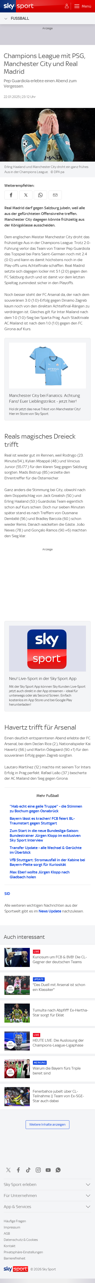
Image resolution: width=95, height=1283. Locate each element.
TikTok (28, 1170)
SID (7, 893)
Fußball (20, 18)
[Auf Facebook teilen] (11, 195)
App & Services (17, 1206)
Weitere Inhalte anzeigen (47, 1125)
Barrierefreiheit (14, 1258)
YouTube (48, 1170)
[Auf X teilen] (25, 195)
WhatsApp (58, 1170)
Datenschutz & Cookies (21, 1240)
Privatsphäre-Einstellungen (23, 1252)
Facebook (18, 1170)
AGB (7, 1234)
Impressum (12, 1227)
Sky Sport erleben (20, 1184)
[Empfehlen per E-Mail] (55, 195)
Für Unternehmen (20, 1195)
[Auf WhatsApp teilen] (40, 195)
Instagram (38, 1170)
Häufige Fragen (15, 1221)
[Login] (66, 6)
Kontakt (9, 1246)
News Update (50, 911)
